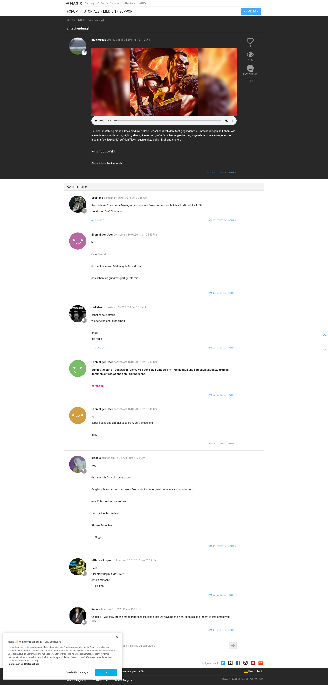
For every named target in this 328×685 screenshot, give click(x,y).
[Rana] (77, 615)
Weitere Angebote (76, 680)
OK (106, 672)
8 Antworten (250, 73)
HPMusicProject (102, 560)
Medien (109, 11)
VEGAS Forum (100, 680)
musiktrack (99, 39)
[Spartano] (77, 204)
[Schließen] (117, 636)
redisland (97, 307)
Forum (72, 11)
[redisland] (77, 313)
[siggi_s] (77, 464)
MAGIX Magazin (124, 680)
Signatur (99, 220)
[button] (232, 172)
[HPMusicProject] (77, 566)
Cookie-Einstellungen (77, 672)
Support (126, 11)
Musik (81, 20)
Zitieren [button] (221, 172)
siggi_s (96, 458)
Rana (94, 609)
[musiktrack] (77, 46)
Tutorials (91, 11)
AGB (141, 671)
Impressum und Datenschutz (23, 664)
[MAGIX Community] (74, 3)
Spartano (97, 197)
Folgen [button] (211, 172)
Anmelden (251, 11)
